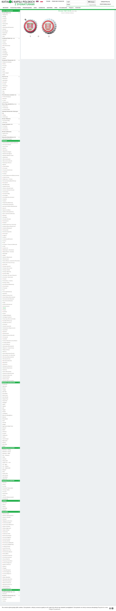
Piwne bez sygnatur (58, 1)
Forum (48, 1)
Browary (5, 7)
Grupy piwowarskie (7, 11)
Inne (55, 7)
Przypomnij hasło (105, 4)
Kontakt (78, 7)
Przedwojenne (27, 7)
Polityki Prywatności (54, 609)
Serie (35, 7)
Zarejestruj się (105, 1)
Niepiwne (49, 7)
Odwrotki (42, 7)
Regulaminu (101, 607)
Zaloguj (92, 2)
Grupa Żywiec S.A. (6, 12)
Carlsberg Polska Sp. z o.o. (8, 38)
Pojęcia (71, 7)
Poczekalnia (63, 7)
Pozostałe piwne (15, 7)
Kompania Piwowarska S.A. (9, 60)
